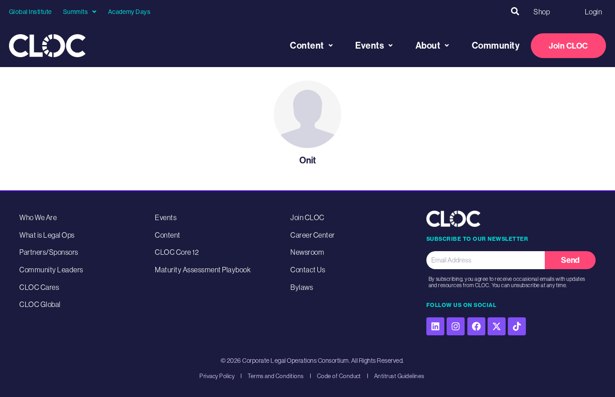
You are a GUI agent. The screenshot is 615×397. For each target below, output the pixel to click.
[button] (514, 11)
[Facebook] (476, 326)
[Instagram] (456, 326)
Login (593, 11)
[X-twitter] (497, 326)
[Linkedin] (435, 326)
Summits (75, 12)
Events (369, 45)
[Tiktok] (517, 326)
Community (496, 45)
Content (307, 45)
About (428, 45)
